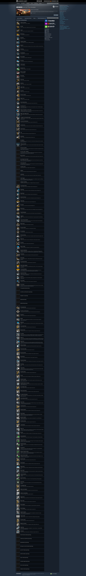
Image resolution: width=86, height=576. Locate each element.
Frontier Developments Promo (64, 19)
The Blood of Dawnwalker (63, 9)
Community (36, 3)
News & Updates (20, 18)
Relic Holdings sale (62, 21)
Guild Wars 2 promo (62, 17)
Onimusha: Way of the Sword (64, 8)
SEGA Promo (61, 13)
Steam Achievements (42, 18)
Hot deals (61, 20)
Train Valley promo (62, 23)
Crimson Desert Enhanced (63, 7)
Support (40, 3)
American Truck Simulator (34, 9)
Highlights (18, 3)
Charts (32, 3)
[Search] (58, 3)
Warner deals (61, 14)
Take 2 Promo (62, 12)
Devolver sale (62, 15)
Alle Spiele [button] (23, 3)
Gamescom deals (62, 18)
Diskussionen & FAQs (28, 18)
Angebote (27, 3)
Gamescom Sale (62, 16)
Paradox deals (62, 22)
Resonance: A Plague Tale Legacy (64, 6)
